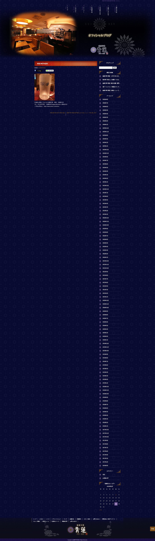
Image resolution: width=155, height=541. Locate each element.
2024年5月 (105, 167)
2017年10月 (106, 437)
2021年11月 (106, 264)
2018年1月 (105, 426)
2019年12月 (106, 343)
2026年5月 (105, 110)
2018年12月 (106, 386)
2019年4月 (105, 372)
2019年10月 (106, 350)
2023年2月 (105, 210)
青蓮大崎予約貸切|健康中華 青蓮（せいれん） (111, 0)
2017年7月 (105, 447)
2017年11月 (106, 433)
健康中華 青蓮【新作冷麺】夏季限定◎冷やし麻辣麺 (112, 83)
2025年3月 (105, 142)
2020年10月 (106, 307)
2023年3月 (105, 207)
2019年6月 (105, 365)
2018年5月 (105, 411)
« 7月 (100, 510)
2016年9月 (105, 465)
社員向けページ (55, 521)
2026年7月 (105, 103)
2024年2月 (105, 178)
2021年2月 (105, 293)
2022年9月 (105, 228)
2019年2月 (105, 379)
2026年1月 (105, 124)
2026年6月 (105, 106)
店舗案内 (92, 13)
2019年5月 (105, 368)
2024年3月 (105, 174)
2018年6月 (105, 408)
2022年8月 (105, 232)
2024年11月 (106, 153)
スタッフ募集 (36, 521)
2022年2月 (105, 253)
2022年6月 (105, 239)
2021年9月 (105, 271)
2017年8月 (105, 444)
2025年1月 (105, 146)
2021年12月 (106, 261)
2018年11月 (106, 390)
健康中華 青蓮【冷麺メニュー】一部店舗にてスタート (112, 90)
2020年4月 (105, 329)
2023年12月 (106, 185)
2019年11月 (106, 347)
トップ (67, 13)
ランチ (65, 519)
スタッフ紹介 (87, 519)
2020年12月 (106, 300)
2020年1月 (105, 340)
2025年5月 (105, 139)
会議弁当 (72, 519)
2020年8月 (105, 314)
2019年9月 (105, 354)
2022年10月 (106, 225)
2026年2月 (105, 121)
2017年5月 (105, 454)
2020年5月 (105, 325)
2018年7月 (105, 404)
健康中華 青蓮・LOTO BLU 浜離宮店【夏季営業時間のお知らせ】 (112, 76)
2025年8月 (105, 135)
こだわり (76, 13)
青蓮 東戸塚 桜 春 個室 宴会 (57, 112)
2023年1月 (105, 214)
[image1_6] (44, 99)
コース (48, 519)
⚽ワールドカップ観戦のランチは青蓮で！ (112, 87)
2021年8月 (105, 275)
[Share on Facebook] (35, 70)
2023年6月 (105, 196)
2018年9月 (105, 397)
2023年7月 (105, 192)
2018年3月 (105, 419)
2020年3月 (105, 332)
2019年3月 (105, 375)
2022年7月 (105, 235)
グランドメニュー (56, 519)
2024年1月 (105, 182)
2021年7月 (105, 279)
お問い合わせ (108, 13)
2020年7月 (105, 318)
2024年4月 (105, 171)
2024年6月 (105, 164)
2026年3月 (105, 117)
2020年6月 (105, 322)
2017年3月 (105, 458)
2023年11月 (106, 189)
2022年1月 (105, 257)
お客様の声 (105, 478)
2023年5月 (105, 200)
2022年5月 (105, 243)
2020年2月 (105, 336)
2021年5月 (105, 286)
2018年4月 (105, 415)
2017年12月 (106, 429)
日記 (104, 474)
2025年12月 (106, 128)
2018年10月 (106, 393)
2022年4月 (105, 246)
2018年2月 (105, 422)
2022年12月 (106, 218)
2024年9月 (105, 157)
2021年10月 (106, 268)
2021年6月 (105, 282)
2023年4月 (105, 203)
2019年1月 (105, 383)
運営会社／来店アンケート (116, 13)
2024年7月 (105, 160)
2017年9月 (105, 440)
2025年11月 (106, 131)
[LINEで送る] (50, 70)
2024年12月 (106, 149)
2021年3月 (105, 289)
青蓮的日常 (100, 13)
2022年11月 (106, 221)
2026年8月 (105, 99)
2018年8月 (105, 401)
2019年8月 (105, 358)
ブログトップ (110, 63)
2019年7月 (105, 361)
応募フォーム (45, 521)
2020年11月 (106, 304)
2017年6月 (105, 451)
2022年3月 (105, 250)
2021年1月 (105, 297)
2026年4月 (105, 113)
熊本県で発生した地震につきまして (112, 79)
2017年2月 (105, 462)
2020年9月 (105, 311)
